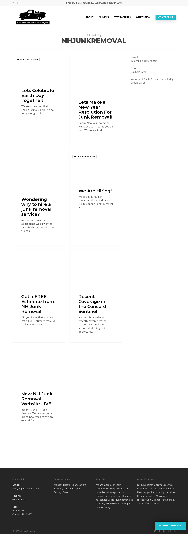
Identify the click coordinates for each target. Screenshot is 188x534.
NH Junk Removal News (27, 59)
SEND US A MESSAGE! (170, 525)
